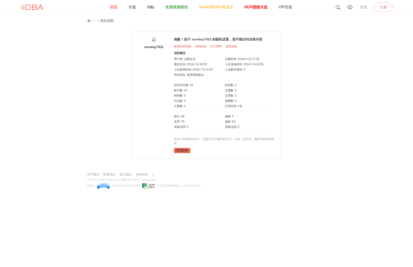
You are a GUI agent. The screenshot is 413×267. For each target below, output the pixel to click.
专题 (132, 7)
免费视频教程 (176, 7)
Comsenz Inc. (148, 179)
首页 (114, 7)
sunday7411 (154, 47)
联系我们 (109, 174)
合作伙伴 (142, 174)
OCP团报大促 (256, 7)
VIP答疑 (285, 7)
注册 (383, 7)
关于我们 (93, 174)
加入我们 (126, 174)
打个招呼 (216, 46)
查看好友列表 (182, 46)
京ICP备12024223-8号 (126, 185)
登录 (363, 7)
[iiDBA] (33, 13)
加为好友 (200, 46)
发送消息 (231, 46)
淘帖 (150, 7)
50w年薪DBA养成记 (216, 7)
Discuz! (126, 179)
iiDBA (89, 21)
